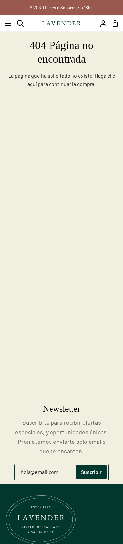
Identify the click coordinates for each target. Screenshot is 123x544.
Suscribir (91, 472)
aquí (32, 84)
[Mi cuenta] (101, 23)
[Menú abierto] (6, 23)
